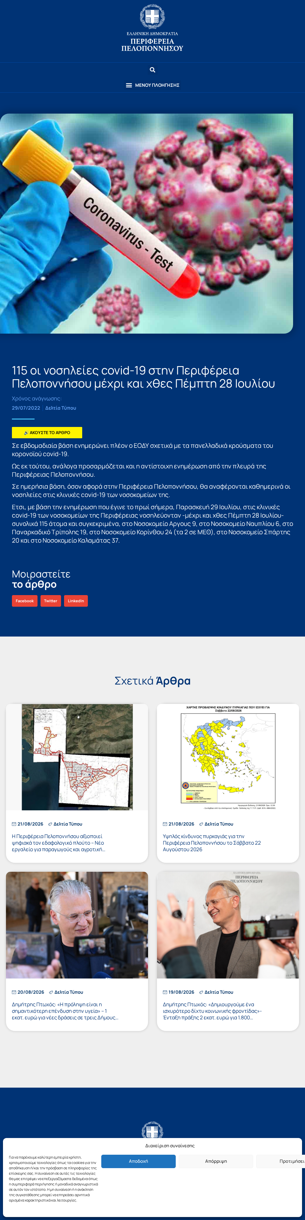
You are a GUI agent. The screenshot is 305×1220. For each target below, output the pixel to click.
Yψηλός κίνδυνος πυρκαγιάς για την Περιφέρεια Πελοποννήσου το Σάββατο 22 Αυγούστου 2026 (212, 843)
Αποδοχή (138, 1161)
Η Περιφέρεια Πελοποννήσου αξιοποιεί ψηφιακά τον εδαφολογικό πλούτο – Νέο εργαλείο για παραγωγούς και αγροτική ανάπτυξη (58, 846)
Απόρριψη (216, 1161)
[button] (152, 85)
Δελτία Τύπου (60, 408)
